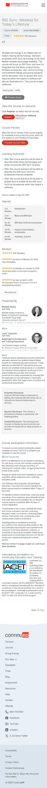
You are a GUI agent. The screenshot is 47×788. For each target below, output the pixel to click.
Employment (11, 682)
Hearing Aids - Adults (11, 90)
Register (8, 117)
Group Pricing (12, 653)
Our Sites (10, 659)
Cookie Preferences (14, 768)
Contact (9, 700)
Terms (8, 756)
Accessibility (11, 750)
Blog (7, 677)
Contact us (15, 544)
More (4, 328)
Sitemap (9, 706)
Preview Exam (14, 97)
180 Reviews (30, 36)
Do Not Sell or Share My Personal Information (21, 775)
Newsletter (10, 665)
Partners (9, 641)
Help (7, 694)
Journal (9, 647)
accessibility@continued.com (25, 535)
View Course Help (11, 457)
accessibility (7, 525)
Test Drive (22, 450)
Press (8, 671)
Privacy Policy (12, 762)
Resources (10, 688)
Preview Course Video (15, 142)
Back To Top (38, 610)
